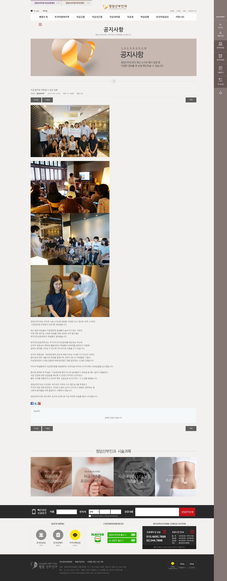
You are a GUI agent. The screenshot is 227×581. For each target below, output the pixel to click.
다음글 (47, 100)
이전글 (36, 100)
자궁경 (130, 17)
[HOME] (172, 11)
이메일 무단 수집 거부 (95, 562)
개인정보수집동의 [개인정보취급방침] (104, 516)
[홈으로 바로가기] (115, 7)
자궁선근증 (97, 17)
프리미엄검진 (162, 17)
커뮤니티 (180, 17)
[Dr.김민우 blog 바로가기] (191, 565)
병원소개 (43, 17)
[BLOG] (45, 11)
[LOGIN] (178, 11)
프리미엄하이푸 (62, 17)
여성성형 (145, 17)
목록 (191, 100)
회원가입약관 (79, 562)
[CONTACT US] (192, 11)
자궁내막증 (115, 17)
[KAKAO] (35, 11)
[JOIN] (184, 11)
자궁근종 (80, 17)
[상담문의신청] (187, 512)
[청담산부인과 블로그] (121, 535)
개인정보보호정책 (65, 562)
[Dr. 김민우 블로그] (121, 540)
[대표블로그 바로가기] (182, 565)
